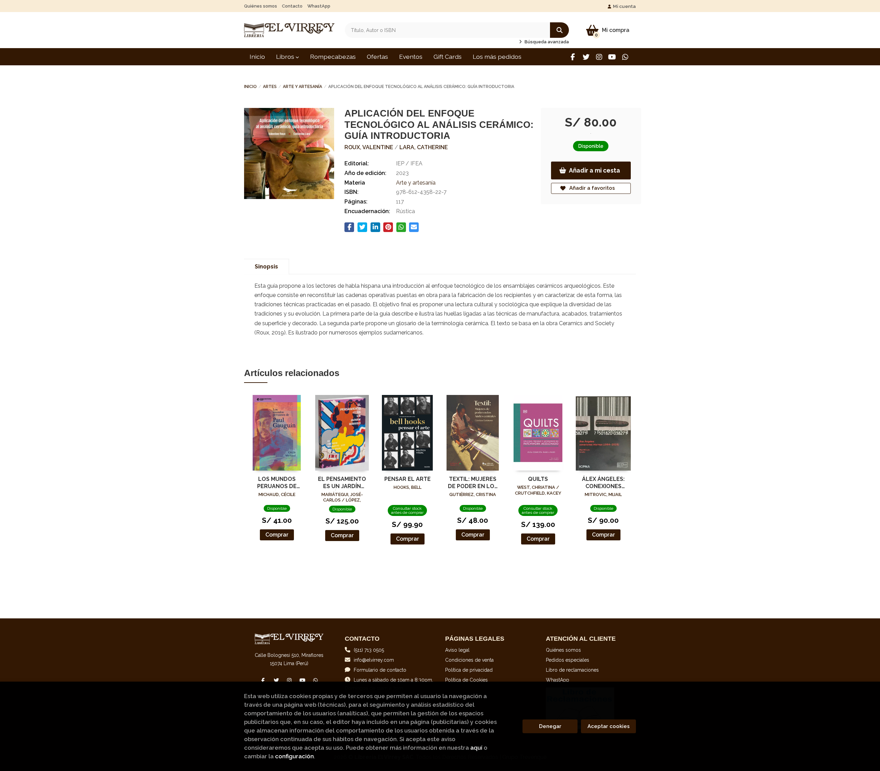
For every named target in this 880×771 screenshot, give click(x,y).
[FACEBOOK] (573, 57)
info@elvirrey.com (374, 660)
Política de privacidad (469, 670)
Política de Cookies (466, 680)
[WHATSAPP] (625, 57)
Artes (270, 86)
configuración (294, 756)
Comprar (276, 534)
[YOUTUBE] (612, 57)
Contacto (292, 6)
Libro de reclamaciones (572, 670)
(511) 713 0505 (369, 650)
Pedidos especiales (567, 660)
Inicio (250, 86)
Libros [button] (286, 56)
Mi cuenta (624, 6)
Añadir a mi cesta (594, 170)
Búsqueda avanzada (546, 41)
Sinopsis (266, 266)
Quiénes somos (260, 6)
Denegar (550, 726)
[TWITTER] (586, 57)
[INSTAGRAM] (599, 57)
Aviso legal (457, 650)
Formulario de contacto (380, 670)
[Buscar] (559, 30)
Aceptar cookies (608, 726)
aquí (476, 747)
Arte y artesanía (302, 86)
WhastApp (318, 6)
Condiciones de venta (469, 660)
